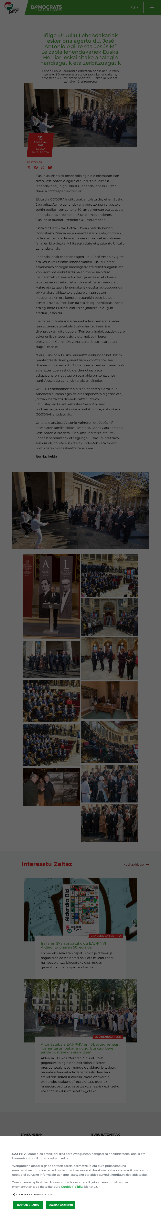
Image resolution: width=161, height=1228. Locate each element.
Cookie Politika (72, 1186)
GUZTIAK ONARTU (28, 1204)
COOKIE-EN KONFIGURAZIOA (34, 1194)
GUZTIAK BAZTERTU (60, 1204)
